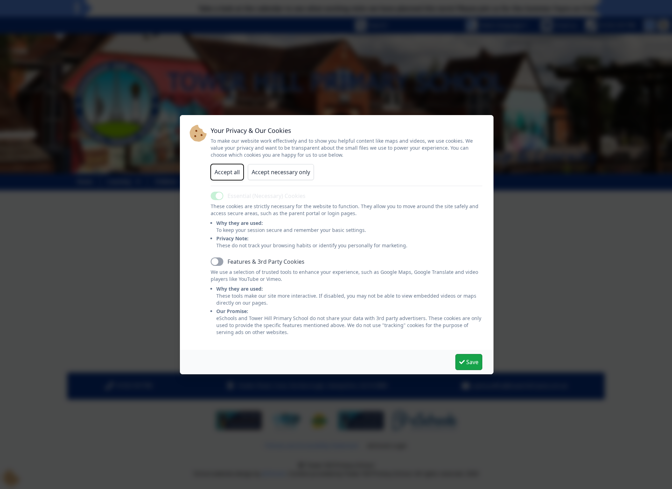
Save (471, 362)
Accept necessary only (281, 172)
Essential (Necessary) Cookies (266, 196)
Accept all (227, 172)
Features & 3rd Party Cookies (265, 261)
